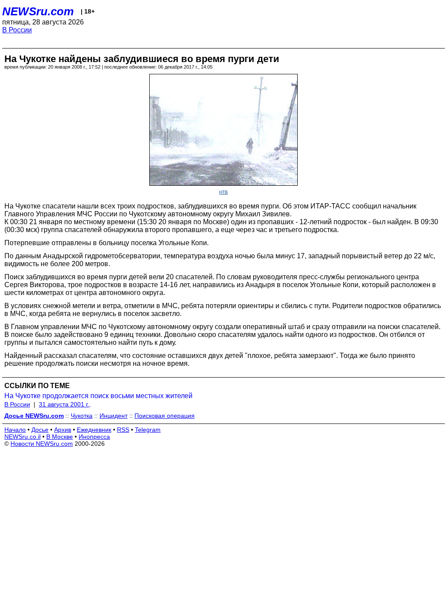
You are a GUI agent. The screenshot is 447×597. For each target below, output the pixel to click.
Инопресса (94, 436)
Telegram (148, 429)
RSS (123, 429)
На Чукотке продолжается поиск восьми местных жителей (98, 395)
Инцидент (113, 415)
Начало (15, 429)
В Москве (59, 436)
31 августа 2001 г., (65, 404)
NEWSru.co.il (22, 436)
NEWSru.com (38, 11)
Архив (62, 429)
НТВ (223, 192)
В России (17, 30)
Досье (39, 429)
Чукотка (82, 415)
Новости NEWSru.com (41, 443)
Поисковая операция (164, 415)
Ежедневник (94, 429)
